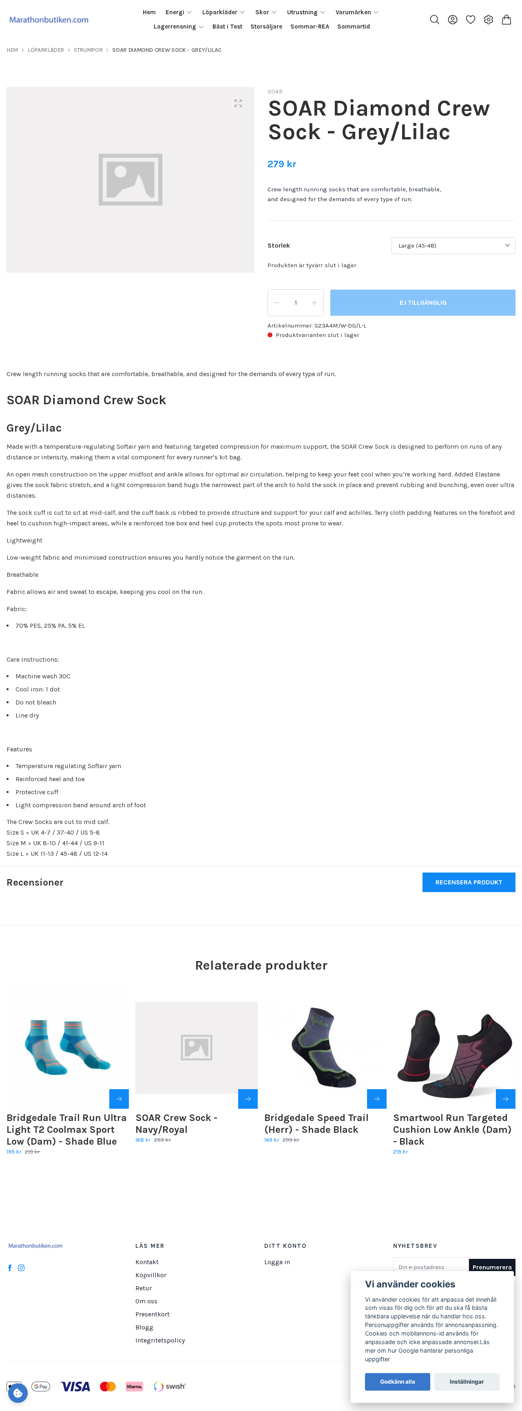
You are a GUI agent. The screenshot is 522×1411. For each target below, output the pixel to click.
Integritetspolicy (160, 1340)
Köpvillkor (150, 1275)
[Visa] (505, 1099)
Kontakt (147, 1262)
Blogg (144, 1327)
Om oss (146, 1301)
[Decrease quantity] (277, 303)
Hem (12, 50)
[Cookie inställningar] (18, 1393)
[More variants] (119, 1099)
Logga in (277, 1262)
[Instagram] (21, 1268)
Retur (143, 1288)
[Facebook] (10, 1268)
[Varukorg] (506, 19)
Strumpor (88, 50)
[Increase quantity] (314, 303)
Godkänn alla (397, 1382)
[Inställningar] (489, 19)
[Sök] (435, 19)
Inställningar (467, 1382)
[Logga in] (453, 19)
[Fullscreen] (238, 103)
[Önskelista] (471, 19)
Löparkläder (46, 50)
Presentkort (152, 1314)
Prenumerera (492, 1267)
